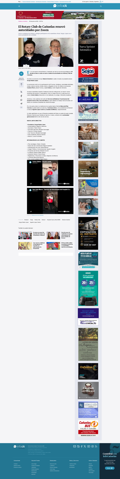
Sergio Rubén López (24, 222)
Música (90, 467)
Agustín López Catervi (35, 222)
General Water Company (53, 1)
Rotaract (26, 219)
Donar (108, 468)
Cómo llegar (33, 463)
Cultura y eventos (23, 21)
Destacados (53, 460)
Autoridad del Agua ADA (65, 1)
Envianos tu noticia (17, 467)
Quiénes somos (17, 465)
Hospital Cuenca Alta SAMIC (53, 219)
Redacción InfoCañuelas (37, 215)
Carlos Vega (52, 469)
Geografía (91, 465)
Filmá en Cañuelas (53, 467)
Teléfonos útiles (72, 463)
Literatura (91, 469)
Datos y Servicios (74, 460)
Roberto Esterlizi (66, 219)
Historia (90, 463)
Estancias (33, 474)
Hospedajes (34, 472)
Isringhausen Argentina (41, 1)
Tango (31, 219)
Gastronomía (34, 470)
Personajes (91, 472)
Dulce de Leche (53, 463)
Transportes (71, 465)
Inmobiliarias (72, 467)
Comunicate (17, 460)
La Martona (52, 465)
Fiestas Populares (35, 469)
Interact (43, 219)
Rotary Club (37, 219)
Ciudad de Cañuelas (35, 465)
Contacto (16, 463)
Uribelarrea (33, 467)
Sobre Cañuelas (93, 460)
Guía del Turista (35, 460)
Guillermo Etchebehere (54, 470)
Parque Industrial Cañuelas (28, 1)
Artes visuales (92, 470)
